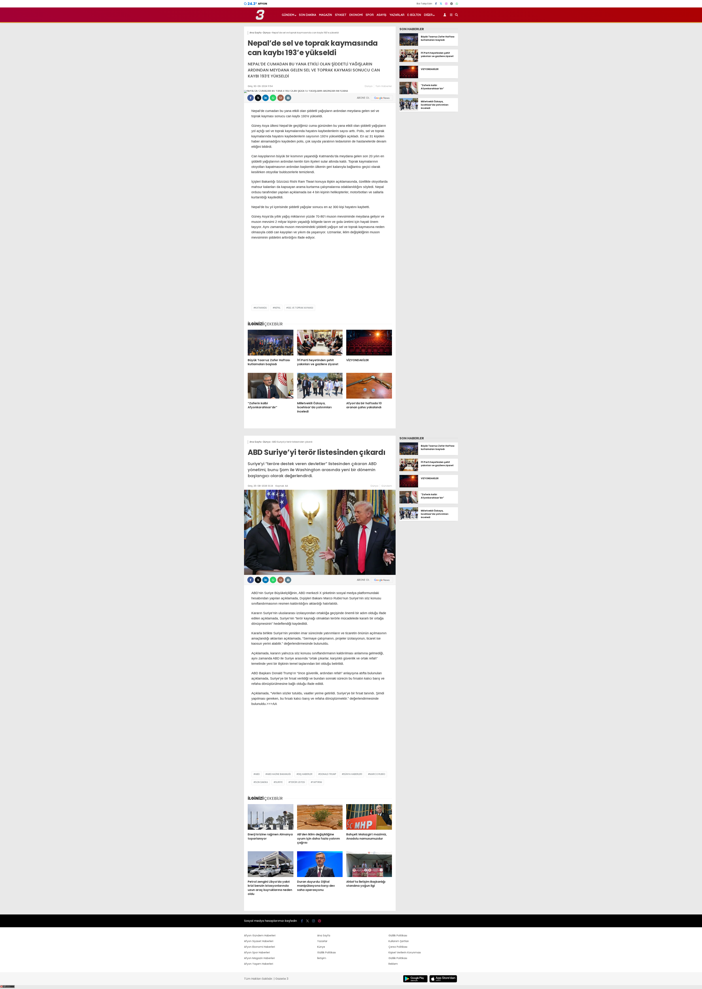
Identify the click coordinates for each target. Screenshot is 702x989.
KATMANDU (261, 307)
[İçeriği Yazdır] (288, 98)
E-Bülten (414, 15)
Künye (321, 947)
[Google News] (382, 98)
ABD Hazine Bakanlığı (279, 774)
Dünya (368, 86)
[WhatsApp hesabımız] (457, 3)
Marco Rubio (377, 774)
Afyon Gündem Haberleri (259, 935)
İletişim (321, 958)
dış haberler (305, 774)
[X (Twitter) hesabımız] (441, 3)
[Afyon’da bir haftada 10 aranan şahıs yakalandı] (369, 385)
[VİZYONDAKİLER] (369, 342)
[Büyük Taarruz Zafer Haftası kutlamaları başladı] (270, 342)
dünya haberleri (353, 774)
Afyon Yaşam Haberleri (258, 964)
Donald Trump (328, 774)
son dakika (261, 782)
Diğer (428, 15)
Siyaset (340, 15)
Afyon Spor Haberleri (257, 952)
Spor (370, 15)
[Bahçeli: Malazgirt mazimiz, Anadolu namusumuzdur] (369, 817)
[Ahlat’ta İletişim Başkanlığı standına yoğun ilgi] (369, 864)
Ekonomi (356, 15)
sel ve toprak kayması (300, 307)
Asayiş (381, 15)
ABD (257, 774)
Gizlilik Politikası (326, 952)
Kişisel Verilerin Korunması (404, 952)
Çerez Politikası (397, 947)
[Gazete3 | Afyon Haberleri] (260, 19)
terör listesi (297, 782)
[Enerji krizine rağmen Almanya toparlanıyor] (270, 817)
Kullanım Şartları (398, 941)
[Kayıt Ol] (445, 14)
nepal (277, 307)
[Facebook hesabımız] (436, 3)
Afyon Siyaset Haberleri (258, 941)
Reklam (393, 964)
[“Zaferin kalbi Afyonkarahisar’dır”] (270, 385)
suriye (279, 782)
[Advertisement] (320, 275)
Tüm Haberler (383, 86)
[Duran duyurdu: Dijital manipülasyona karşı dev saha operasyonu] (320, 864)
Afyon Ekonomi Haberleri (259, 947)
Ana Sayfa (323, 935)
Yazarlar (396, 15)
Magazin (325, 15)
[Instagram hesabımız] (446, 3)
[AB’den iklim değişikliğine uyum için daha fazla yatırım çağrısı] (320, 817)
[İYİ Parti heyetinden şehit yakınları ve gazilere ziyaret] (320, 342)
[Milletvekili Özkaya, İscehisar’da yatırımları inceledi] (320, 385)
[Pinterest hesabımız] (451, 3)
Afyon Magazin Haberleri (259, 958)
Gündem (288, 15)
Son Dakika (307, 15)
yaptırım (317, 782)
